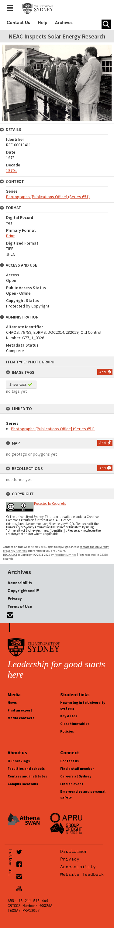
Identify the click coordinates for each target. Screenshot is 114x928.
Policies (67, 731)
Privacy (15, 598)
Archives (64, 22)
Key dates (68, 716)
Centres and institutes (27, 776)
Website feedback (82, 874)
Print (10, 235)
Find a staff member (77, 768)
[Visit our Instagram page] (9, 614)
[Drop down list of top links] (11, 8)
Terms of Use (20, 606)
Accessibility (20, 583)
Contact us (69, 761)
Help (42, 22)
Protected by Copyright (50, 503)
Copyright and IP (23, 591)
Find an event (71, 783)
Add (102, 371)
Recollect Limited (65, 555)
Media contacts (21, 717)
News (12, 702)
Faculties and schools (26, 768)
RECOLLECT (10, 555)
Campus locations (23, 783)
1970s (11, 170)
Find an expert (20, 710)
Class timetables (74, 723)
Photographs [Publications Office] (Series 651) (53, 428)
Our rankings (19, 761)
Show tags (18, 384)
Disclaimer (74, 851)
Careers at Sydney (75, 776)
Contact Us (18, 22)
